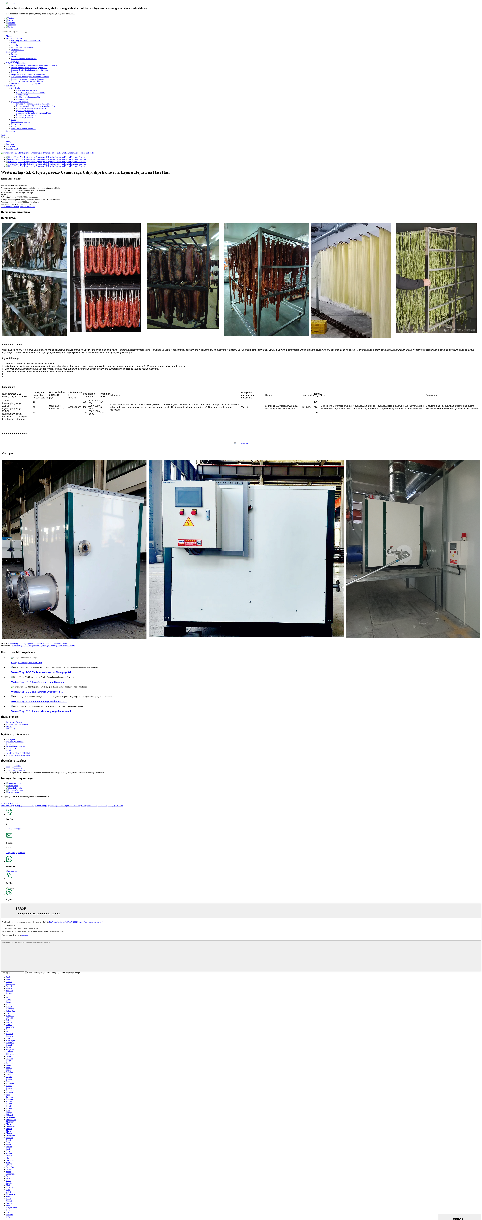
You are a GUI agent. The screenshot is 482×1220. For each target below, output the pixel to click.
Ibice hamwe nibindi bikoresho (23, 129)
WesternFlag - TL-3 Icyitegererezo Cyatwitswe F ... (37, 691)
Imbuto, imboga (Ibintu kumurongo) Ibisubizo (29, 68)
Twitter (16, 792)
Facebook (20, 790)
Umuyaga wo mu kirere (24, 805)
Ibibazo (14, 56)
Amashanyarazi (22, 95)
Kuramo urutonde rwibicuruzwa (24, 59)
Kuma (13, 120)
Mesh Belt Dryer (7, 805)
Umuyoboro (16, 124)
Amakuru (15, 61)
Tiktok (15, 786)
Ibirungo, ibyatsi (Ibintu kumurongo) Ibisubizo (29, 70)
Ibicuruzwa (10, 86)
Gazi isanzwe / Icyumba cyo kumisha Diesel (33, 113)
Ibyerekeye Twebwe (14, 38)
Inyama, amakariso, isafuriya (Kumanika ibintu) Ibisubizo (34, 65)
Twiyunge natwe (17, 49)
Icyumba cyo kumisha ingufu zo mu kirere (33, 104)
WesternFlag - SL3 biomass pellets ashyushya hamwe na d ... (42, 711)
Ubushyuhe (15, 88)
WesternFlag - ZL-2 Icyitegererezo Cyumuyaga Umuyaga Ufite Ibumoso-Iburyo (43, 646)
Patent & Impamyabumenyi (22, 47)
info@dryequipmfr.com (15, 770)
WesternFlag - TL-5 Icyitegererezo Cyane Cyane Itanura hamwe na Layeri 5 (38, 643)
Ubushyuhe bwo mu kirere (26, 90)
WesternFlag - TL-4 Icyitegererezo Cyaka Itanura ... (38, 682)
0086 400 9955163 (13, 766)
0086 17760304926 (14, 768)
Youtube (18, 783)
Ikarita (3, 803)
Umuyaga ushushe (115, 805)
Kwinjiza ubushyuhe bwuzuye (26, 662)
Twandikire (10, 131)
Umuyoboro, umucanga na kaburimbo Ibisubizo (30, 77)
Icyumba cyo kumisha (19, 101)
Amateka (14, 45)
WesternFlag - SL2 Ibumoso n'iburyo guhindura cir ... (39, 701)
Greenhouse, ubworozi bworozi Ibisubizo (27, 81)
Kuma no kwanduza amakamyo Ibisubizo (27, 79)
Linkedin (18, 788)
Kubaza (23, 207)
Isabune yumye (41, 805)
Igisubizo (14, 72)
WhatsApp (30, 207)
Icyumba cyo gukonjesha (26, 115)
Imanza (14, 54)
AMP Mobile (13, 803)
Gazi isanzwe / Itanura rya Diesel (29, 97)
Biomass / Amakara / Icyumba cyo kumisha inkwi (35, 106)
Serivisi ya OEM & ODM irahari (19, 753)
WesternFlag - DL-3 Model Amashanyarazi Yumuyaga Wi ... (42, 672)
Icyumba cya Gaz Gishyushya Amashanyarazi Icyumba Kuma (72, 805)
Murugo (9, 36)
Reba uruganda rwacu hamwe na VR (26, 40)
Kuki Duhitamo (12, 52)
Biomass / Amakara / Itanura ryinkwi (30, 92)
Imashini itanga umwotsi (20, 122)
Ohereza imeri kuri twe (10, 207)
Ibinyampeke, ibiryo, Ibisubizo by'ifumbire (28, 74)
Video (13, 43)
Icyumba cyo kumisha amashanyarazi (31, 108)
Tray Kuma (102, 805)
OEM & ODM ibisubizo (15, 63)
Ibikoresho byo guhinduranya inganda (26, 83)
